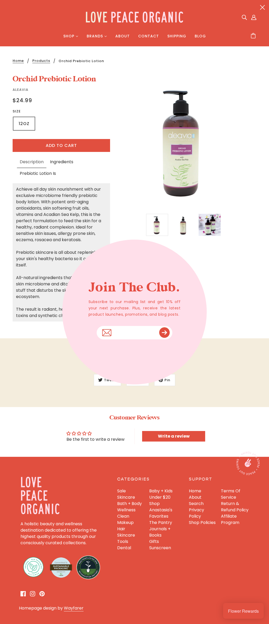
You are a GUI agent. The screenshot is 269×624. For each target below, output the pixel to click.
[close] (262, 7)
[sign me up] (164, 332)
